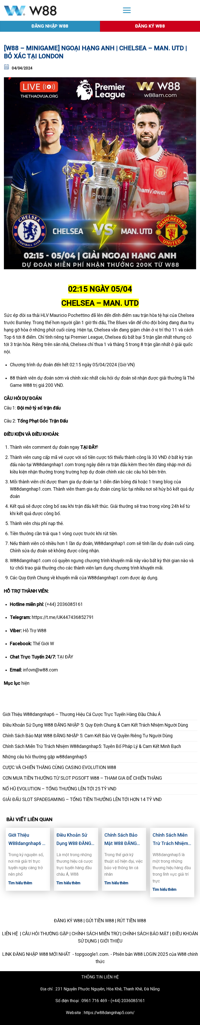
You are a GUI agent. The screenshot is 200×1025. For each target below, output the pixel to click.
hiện (25, 683)
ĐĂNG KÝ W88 (68, 920)
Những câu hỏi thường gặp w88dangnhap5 (45, 756)
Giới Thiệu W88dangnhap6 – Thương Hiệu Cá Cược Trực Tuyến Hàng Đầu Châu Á (82, 714)
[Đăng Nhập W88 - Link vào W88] (58, 10)
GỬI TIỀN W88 (100, 920)
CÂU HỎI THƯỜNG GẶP (45, 933)
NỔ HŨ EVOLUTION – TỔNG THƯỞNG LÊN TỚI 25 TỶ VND (59, 788)
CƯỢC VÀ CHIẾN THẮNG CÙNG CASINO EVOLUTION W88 (59, 767)
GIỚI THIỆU (111, 941)
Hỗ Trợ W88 (34, 630)
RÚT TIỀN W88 (131, 920)
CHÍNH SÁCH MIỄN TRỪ (95, 933)
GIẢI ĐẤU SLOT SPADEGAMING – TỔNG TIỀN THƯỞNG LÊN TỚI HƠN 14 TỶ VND (82, 799)
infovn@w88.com (40, 669)
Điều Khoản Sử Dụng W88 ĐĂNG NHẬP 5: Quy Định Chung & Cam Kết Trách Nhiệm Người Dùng (95, 725)
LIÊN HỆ (10, 933)
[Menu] (127, 10)
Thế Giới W (43, 643)
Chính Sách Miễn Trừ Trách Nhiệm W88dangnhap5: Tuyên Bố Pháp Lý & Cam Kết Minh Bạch (92, 746)
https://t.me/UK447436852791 (63, 617)
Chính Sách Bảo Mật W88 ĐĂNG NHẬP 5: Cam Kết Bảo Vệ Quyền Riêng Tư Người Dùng (88, 735)
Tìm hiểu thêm (20, 883)
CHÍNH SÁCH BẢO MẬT (145, 933)
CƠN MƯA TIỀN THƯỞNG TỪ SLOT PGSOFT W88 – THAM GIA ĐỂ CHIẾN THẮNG (82, 778)
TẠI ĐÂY (65, 656)
